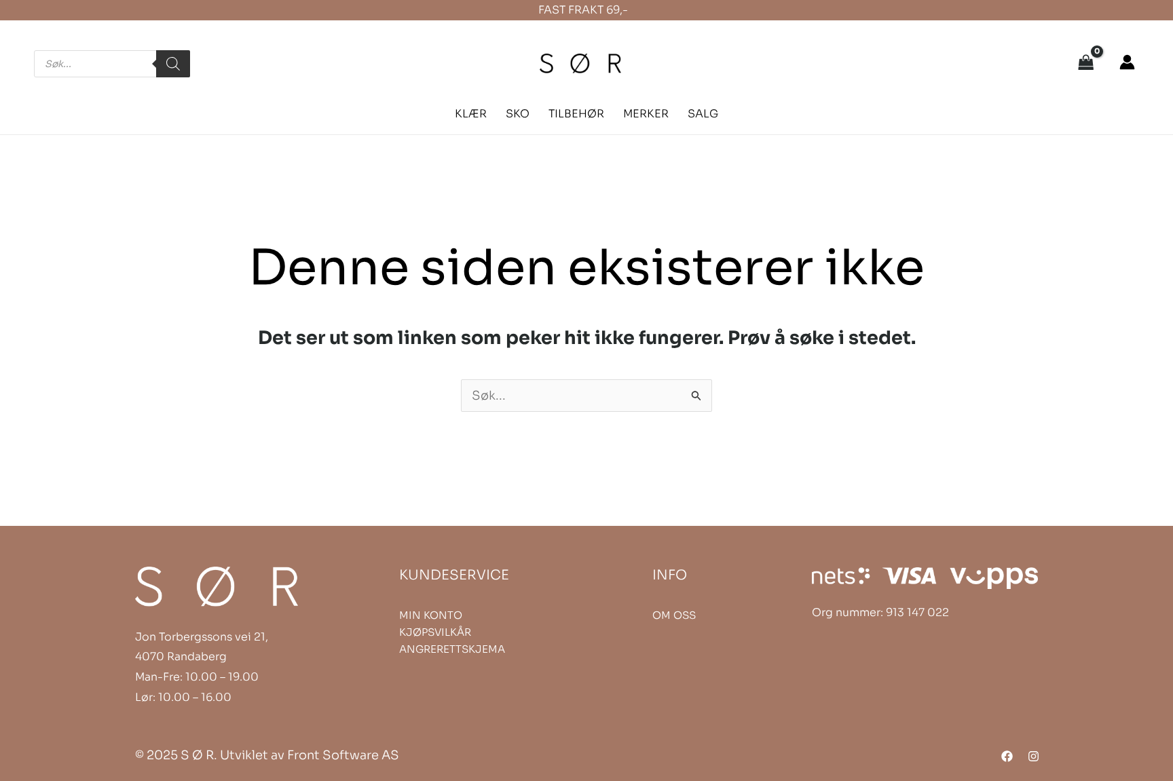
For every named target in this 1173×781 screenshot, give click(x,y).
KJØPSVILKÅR (435, 632)
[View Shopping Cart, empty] (1086, 63)
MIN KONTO (430, 615)
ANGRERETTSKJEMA (452, 649)
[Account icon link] (1127, 62)
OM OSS (674, 615)
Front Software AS (343, 755)
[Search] (173, 63)
